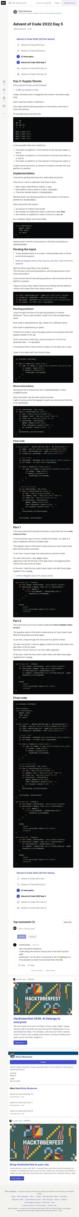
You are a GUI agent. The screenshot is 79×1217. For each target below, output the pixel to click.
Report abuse (50, 970)
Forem (15, 1208)
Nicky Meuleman (25, 11)
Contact (63, 1199)
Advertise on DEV (17, 1199)
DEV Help (63, 1196)
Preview (32, 937)
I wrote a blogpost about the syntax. (34, 576)
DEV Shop (46, 1202)
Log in (57, 3)
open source (26, 1208)
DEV (47, 1208)
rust (30, 29)
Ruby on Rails (35, 1210)
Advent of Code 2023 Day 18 (21, 1095)
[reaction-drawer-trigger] (4, 83)
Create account (70, 3)
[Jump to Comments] (4, 91)
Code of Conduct (37, 970)
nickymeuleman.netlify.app (54, 13)
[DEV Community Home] (3, 3)
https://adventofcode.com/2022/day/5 (30, 85)
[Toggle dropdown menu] (71, 944)
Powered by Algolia (42, 3)
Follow (43, 1062)
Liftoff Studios (24, 945)
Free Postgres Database (32, 1202)
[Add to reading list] (4, 99)
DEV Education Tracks (50, 1196)
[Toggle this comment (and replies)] (15, 948)
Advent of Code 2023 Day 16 (21, 1112)
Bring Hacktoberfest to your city (29, 1164)
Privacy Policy (41, 1205)
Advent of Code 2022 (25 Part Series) (36, 39)
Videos (39, 1196)
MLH (53, 1202)
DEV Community (10, 1191)
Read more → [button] (20, 1043)
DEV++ (32, 1196)
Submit (21, 937)
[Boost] (4, 106)
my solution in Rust (30, 90)
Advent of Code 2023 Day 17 (21, 1103)
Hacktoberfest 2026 (22, 1032)
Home (13, 1196)
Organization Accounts (33, 1199)
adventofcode (20, 29)
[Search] (10, 3)
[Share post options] (4, 114)
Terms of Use (52, 1205)
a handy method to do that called (40, 650)
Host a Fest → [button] (17, 1178)
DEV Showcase (48, 1199)
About (57, 1199)
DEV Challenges (22, 1196)
